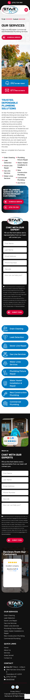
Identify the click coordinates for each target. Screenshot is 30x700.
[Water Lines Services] (5, 363)
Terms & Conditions (20, 306)
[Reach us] (7, 83)
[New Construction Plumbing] (5, 394)
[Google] (13, 687)
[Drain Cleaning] (5, 328)
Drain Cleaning (16, 329)
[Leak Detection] (5, 337)
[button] (26, 10)
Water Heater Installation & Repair (16, 383)
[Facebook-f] (17, 687)
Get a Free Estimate (17, 90)
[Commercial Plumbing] (5, 403)
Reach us (13, 82)
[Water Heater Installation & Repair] (5, 383)
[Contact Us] (7, 90)
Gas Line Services (18, 354)
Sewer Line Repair (18, 346)
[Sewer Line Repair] (5, 345)
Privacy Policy (10, 306)
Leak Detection (17, 337)
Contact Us (12, 89)
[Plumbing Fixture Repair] (5, 372)
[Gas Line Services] (5, 354)
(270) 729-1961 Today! (18, 83)
